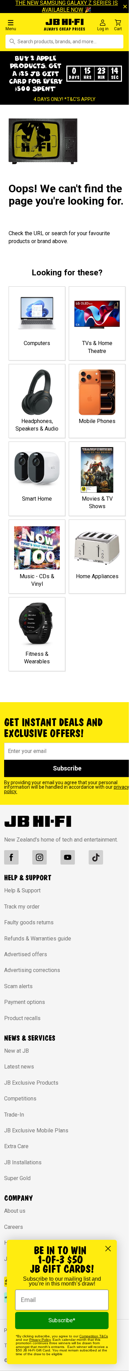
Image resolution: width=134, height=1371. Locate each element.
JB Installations (23, 1162)
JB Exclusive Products (31, 1082)
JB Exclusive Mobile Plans (36, 1130)
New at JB (16, 1051)
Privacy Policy (40, 1339)
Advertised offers (25, 954)
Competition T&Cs (93, 1336)
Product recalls (22, 1018)
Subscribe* (61, 1320)
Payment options (24, 1002)
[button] (22, 25)
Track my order (22, 906)
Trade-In (14, 1114)
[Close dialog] (108, 1249)
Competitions (20, 1098)
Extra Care (16, 1146)
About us (14, 1211)
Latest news (19, 1066)
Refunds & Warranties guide (37, 938)
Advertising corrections (32, 970)
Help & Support (22, 890)
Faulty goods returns (29, 922)
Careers (13, 1227)
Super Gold (17, 1178)
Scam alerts (18, 986)
